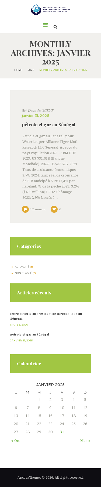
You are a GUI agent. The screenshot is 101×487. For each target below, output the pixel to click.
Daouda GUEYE (38, 110)
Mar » (85, 441)
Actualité (22, 266)
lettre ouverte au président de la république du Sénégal (46, 316)
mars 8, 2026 (19, 324)
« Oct (16, 441)
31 (62, 432)
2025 (31, 69)
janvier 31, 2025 (35, 115)
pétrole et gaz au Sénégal (48, 124)
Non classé (23, 273)
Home (18, 69)
